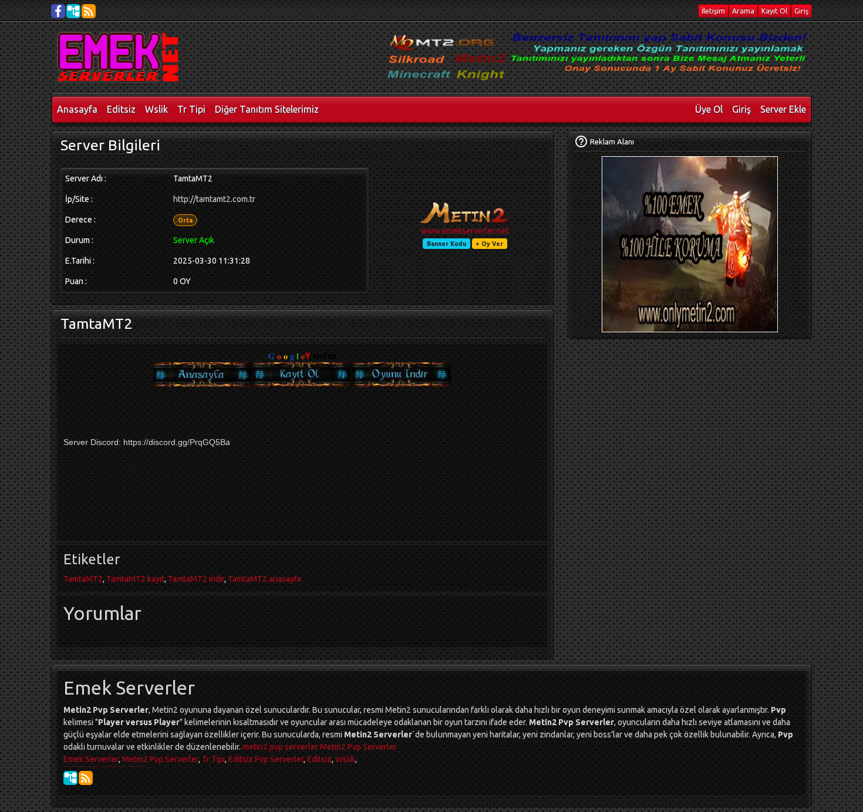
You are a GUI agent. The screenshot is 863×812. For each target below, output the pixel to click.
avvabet (128, 766)
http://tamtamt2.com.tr (214, 199)
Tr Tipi (191, 109)
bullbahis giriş (134, 766)
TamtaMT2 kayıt (135, 579)
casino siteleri (67, 766)
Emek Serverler (91, 759)
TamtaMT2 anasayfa (264, 579)
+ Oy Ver (489, 243)
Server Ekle (783, 109)
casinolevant (89, 766)
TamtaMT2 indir (196, 579)
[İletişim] (581, 141)
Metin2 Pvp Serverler (358, 747)
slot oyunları (141, 766)
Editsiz (121, 109)
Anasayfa (77, 109)
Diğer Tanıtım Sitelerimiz (267, 109)
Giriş (741, 109)
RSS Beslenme (86, 778)
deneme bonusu (82, 766)
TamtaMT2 (83, 579)
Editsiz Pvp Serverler (266, 759)
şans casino (103, 766)
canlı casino (75, 766)
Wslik (156, 109)
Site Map (70, 778)
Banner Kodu (446, 243)
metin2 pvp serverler (280, 747)
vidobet (108, 766)
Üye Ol (709, 109)
